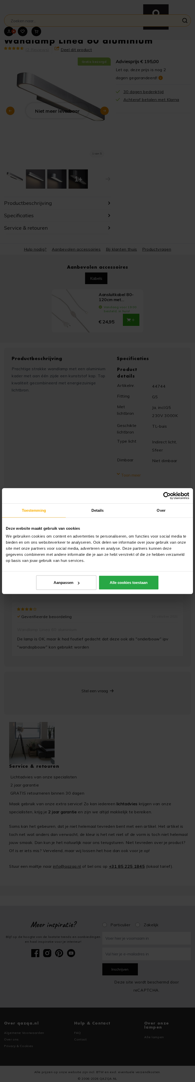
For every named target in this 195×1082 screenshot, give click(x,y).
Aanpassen (63, 582)
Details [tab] (97, 510)
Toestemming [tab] (34, 510)
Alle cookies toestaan (129, 582)
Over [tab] (161, 510)
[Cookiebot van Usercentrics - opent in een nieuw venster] (167, 495)
